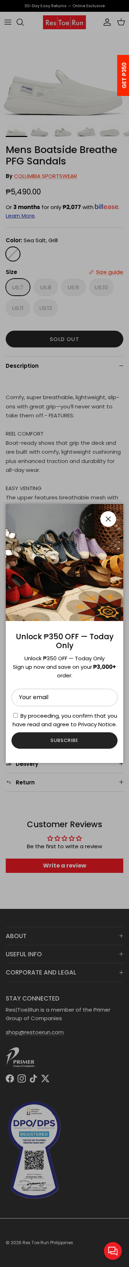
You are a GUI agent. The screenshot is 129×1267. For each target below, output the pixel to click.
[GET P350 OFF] (115, 75)
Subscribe (64, 740)
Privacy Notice (97, 724)
